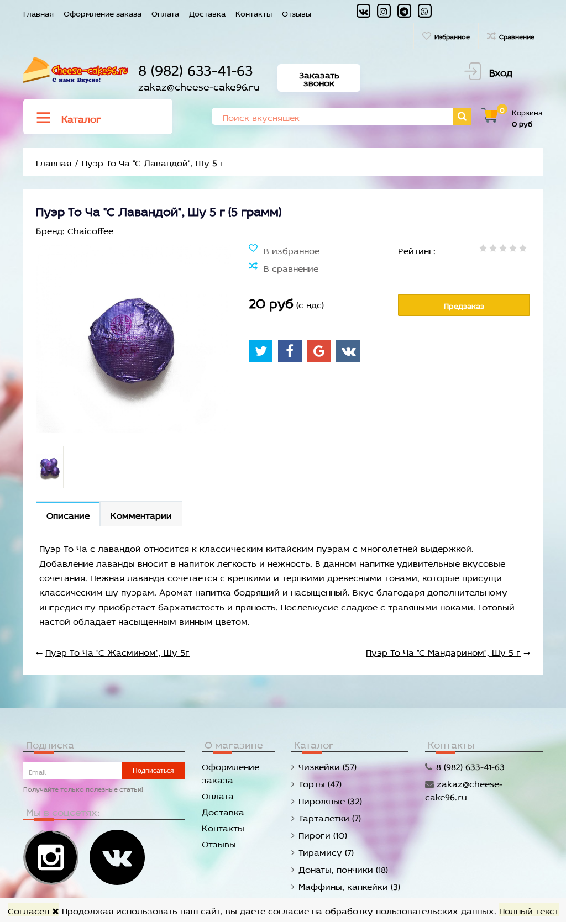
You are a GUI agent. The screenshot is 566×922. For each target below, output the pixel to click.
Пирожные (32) (330, 800)
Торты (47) (320, 782)
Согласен (30, 909)
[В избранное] (284, 249)
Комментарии (141, 514)
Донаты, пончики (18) (343, 868)
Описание (68, 514)
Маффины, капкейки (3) (349, 885)
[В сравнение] (283, 267)
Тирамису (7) (326, 851)
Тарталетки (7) (329, 817)
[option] (50, 467)
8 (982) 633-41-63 (195, 68)
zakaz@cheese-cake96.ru (199, 85)
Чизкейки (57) (327, 765)
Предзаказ (464, 304)
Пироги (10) (322, 834)
